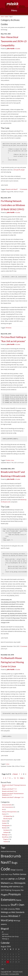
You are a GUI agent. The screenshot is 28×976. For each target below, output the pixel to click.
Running (4, 905)
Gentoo (23, 874)
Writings (17, 920)
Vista (17, 909)
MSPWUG (16, 887)
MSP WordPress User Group (10, 936)
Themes (5, 841)
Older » (22, 778)
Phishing (7, 890)
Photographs (6, 825)
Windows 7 (14, 916)
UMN (5, 909)
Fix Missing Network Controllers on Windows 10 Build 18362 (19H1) (13, 205)
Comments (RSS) (14, 974)
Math (12, 883)
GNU (2, 879)
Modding (5, 886)
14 (15, 778)
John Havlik (10, 48)
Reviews (4, 828)
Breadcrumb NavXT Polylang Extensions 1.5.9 (14, 785)
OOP (2, 890)
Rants (18, 900)
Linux (12, 460)
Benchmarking (11, 851)
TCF (2, 909)
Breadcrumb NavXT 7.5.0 (9, 791)
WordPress (5, 837)
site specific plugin (19, 170)
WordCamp (6, 818)
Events (4, 814)
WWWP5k (4, 924)
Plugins (5, 839)
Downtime (19, 870)
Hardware (6, 830)
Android (3, 851)
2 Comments (23, 646)
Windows (8, 328)
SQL (8, 905)
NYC (22, 887)
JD (2, 932)
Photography (16, 890)
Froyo (10, 874)
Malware (5, 882)
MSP (11, 886)
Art (3, 809)
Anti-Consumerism (7, 807)
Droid (2, 874)
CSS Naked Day (7, 816)
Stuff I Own (17, 904)
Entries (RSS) (4, 974)
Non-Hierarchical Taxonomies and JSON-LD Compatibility (14, 41)
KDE (6, 879)
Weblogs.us (5, 835)
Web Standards (17, 912)
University (11, 909)
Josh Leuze (5, 934)
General (4, 821)
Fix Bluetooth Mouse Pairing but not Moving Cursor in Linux (12, 662)
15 (18, 778)
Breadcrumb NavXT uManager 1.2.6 (12, 797)
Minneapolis (19, 883)
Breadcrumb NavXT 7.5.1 (9, 789)
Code (5, 868)
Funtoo (8, 460)
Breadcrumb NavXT (12, 189)
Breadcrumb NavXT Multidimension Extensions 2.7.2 (13, 794)
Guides (18, 48)
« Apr (2, 969)
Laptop (11, 878)
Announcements (7, 805)
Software (6, 832)
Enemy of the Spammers (9, 812)
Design (13, 870)
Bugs (14, 862)
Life (16, 879)
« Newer (15, 774)
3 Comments (23, 189)
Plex (22, 890)
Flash (6, 874)
